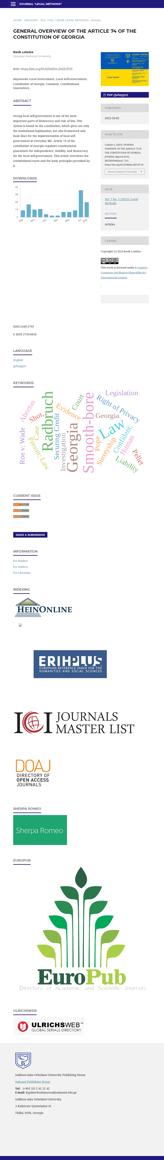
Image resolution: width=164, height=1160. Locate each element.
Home (17, 20)
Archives (31, 20)
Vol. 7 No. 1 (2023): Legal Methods (64, 20)
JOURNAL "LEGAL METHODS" (40, 4)
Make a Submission (30, 534)
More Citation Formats (122, 171)
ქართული (19, 366)
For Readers (20, 561)
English (18, 360)
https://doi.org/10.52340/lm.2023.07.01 (46, 69)
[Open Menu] (13, 4)
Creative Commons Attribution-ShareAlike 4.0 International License (124, 272)
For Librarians (22, 573)
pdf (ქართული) (117, 94)
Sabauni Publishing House (32, 1082)
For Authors (20, 567)
